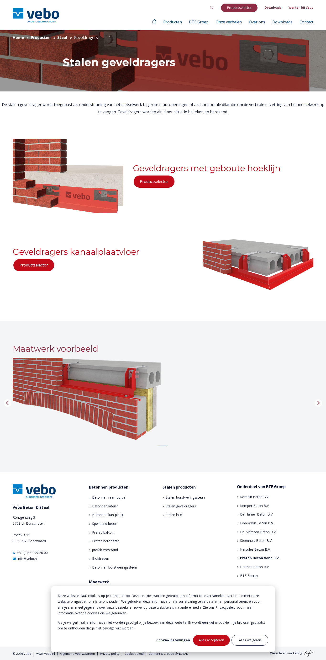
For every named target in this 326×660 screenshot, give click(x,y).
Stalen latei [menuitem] (174, 514)
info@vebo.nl (27, 558)
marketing (294, 653)
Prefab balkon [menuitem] (103, 532)
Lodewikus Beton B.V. (257, 523)
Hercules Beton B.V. (255, 549)
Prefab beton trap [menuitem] (106, 541)
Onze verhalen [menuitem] (229, 22)
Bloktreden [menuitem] (100, 558)
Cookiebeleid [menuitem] (134, 653)
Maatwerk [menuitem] (99, 582)
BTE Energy (249, 575)
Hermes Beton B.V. (254, 566)
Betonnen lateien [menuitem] (105, 506)
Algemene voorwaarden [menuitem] (77, 653)
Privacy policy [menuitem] (110, 653)
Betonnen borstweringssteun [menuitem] (114, 567)
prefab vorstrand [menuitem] (105, 550)
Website (276, 653)
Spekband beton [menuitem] (104, 523)
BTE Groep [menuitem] (199, 22)
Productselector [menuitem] (239, 7)
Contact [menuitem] (306, 22)
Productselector (154, 181)
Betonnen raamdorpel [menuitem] (109, 497)
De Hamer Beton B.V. (256, 514)
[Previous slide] (7, 403)
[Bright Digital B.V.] (308, 653)
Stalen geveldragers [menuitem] (181, 506)
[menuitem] (154, 22)
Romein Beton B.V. (254, 497)
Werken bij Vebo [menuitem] (301, 7)
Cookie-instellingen (173, 640)
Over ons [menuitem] (257, 22)
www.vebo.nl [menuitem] (45, 653)
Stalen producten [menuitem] (179, 487)
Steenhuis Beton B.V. (256, 540)
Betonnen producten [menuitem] (108, 487)
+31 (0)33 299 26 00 (32, 552)
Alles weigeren (250, 640)
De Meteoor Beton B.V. (258, 532)
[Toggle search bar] (212, 8)
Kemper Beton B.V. (254, 505)
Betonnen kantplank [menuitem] (107, 514)
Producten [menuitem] (172, 22)
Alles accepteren (211, 640)
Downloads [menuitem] (273, 7)
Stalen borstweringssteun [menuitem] (185, 497)
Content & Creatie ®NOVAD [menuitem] (168, 653)
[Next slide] (318, 403)
